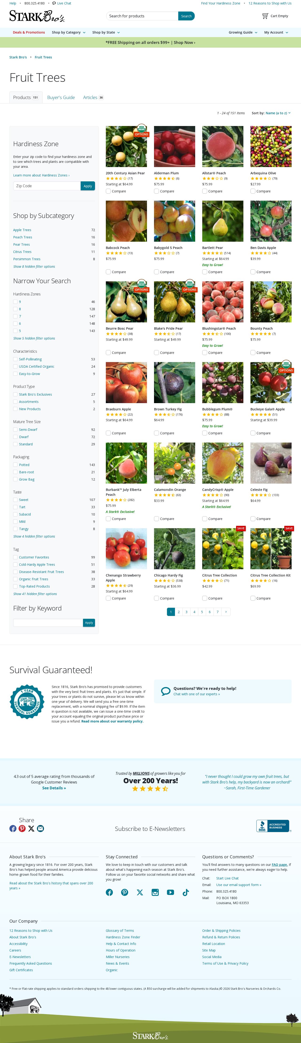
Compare (119, 191)
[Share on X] (31, 828)
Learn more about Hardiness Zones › (41, 175)
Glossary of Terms (120, 930)
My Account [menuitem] (273, 32)
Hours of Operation (120, 950)
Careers (15, 950)
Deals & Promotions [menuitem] (29, 32)
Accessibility (18, 943)
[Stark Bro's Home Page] (36, 16)
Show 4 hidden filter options (34, 536)
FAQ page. (280, 864)
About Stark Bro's (22, 937)
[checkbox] (54, 301)
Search (186, 16)
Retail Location (213, 943)
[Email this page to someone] (40, 828)
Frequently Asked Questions (30, 963)
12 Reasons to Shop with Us (270, 3)
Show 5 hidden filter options (34, 338)
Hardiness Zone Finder (123, 937)
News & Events (117, 963)
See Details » (54, 788)
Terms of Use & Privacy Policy (225, 963)
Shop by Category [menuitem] (66, 32)
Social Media (212, 957)
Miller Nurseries (118, 957)
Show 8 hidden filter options (34, 266)
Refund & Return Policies (221, 937)
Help (12, 3)
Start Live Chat (227, 878)
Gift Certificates (21, 970)
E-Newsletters (20, 957)
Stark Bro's (18, 57)
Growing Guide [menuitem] (241, 32)
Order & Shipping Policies (221, 930)
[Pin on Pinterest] (22, 828)
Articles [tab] (93, 97)
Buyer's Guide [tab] (61, 97)
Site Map (209, 950)
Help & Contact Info (121, 943)
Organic (112, 970)
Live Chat (64, 3)
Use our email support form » (238, 885)
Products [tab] (25, 97)
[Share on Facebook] (12, 828)
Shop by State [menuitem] (103, 32)
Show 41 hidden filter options (35, 594)
